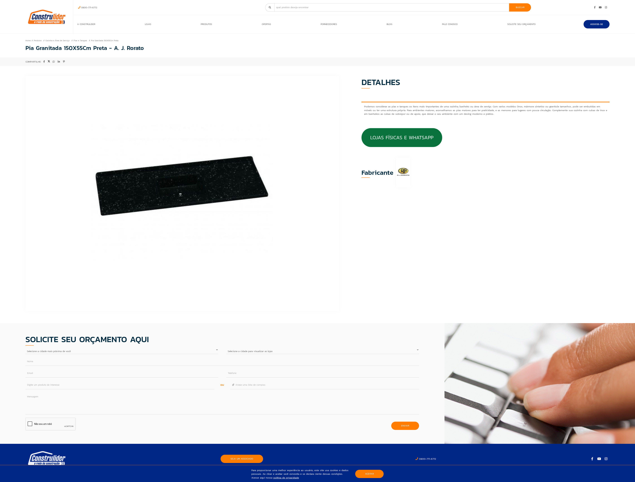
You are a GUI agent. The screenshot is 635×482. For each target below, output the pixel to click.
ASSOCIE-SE (596, 24)
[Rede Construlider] (46, 16)
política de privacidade (286, 478)
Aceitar (369, 474)
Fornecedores (329, 24)
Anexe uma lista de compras (250, 385)
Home (28, 40)
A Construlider (86, 24)
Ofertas (266, 24)
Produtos (206, 24)
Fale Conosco (450, 24)
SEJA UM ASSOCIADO (242, 459)
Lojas (148, 24)
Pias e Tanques (81, 40)
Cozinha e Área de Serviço (57, 40)
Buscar (520, 7)
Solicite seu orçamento (521, 24)
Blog (389, 24)
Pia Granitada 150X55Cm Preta (104, 40)
